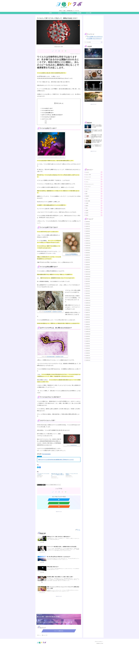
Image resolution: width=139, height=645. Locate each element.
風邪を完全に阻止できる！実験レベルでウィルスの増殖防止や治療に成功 (57, 474)
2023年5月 (88, 231)
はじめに (94, 172)
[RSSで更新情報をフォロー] (59, 506)
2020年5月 (88, 317)
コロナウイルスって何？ (47, 119)
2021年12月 (88, 271)
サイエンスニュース (94, 184)
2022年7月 (88, 255)
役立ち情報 (94, 200)
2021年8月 (88, 281)
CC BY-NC (59, 311)
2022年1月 (88, 269)
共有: (46, 121)
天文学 (94, 198)
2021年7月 (88, 283)
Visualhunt (58, 356)
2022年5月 (88, 259)
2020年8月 (88, 310)
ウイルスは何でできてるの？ (48, 110)
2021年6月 (88, 286)
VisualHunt (55, 311)
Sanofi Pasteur (73, 253)
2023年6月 (88, 228)
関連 (46, 122)
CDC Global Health (50, 356)
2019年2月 (88, 353)
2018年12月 (88, 357)
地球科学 (94, 196)
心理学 (94, 203)
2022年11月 (88, 245)
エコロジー (94, 179)
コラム (94, 181)
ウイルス (48, 484)
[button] (101, 42)
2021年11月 (88, 274)
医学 (44, 484)
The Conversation (46, 454)
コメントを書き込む (58, 630)
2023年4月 (88, 233)
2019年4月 (88, 348)
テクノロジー (94, 186)
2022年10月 (88, 247)
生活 (94, 208)
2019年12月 (88, 329)
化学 (94, 191)
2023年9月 (88, 221)
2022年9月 (88, 250)
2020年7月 (88, 312)
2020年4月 (88, 319)
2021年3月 (88, 293)
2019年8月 (88, 338)
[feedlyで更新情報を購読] (59, 503)
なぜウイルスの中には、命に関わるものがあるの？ (52, 114)
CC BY (62, 356)
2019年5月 (88, 345)
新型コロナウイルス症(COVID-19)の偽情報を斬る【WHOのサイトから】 (56, 459)
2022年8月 (88, 252)
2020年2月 (88, 324)
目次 (57, 103)
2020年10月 (88, 305)
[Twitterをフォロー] (59, 499)
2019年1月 (88, 355)
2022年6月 (88, 257)
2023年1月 (88, 240)
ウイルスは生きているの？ (47, 108)
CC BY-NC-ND (75, 254)
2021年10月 (88, 276)
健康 (52, 484)
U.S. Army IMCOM (47, 311)
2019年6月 (88, 343)
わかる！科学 (40, 484)
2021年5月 (88, 288)
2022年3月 (88, 264)
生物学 (94, 210)
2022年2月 (88, 267)
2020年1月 (88, 326)
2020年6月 (88, 314)
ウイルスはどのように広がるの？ (49, 116)
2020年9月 (88, 307)
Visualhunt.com (68, 254)
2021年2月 (88, 295)
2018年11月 (88, 360)
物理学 (94, 205)
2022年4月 (88, 262)
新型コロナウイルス (57, 484)
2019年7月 (88, 341)
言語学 (94, 215)
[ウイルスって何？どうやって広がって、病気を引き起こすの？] (59, 50)
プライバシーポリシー (99, 641)
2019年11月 (88, 331)
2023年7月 (88, 226)
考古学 (94, 212)
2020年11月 (88, 302)
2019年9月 (88, 336)
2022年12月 (88, 243)
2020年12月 (88, 300)
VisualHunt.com (74, 445)
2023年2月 (88, 238)
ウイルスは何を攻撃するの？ (48, 112)
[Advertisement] (58, 520)
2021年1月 (88, 298)
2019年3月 (88, 350)
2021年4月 (88, 290)
